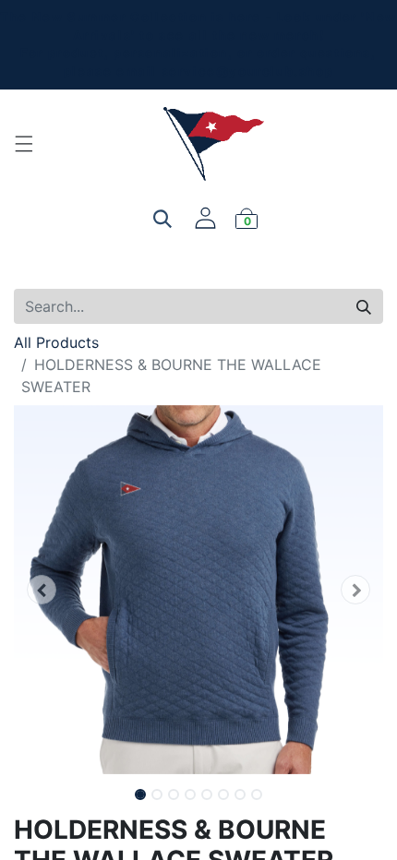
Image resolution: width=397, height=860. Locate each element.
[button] (41, 589)
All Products (56, 342)
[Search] (363, 306)
